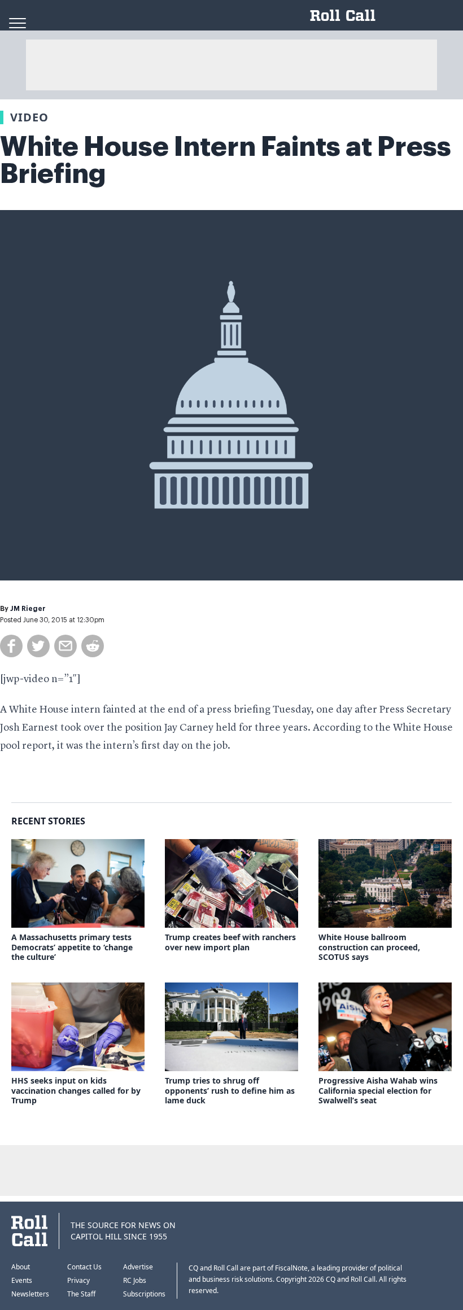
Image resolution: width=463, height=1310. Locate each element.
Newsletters (30, 1294)
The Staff (81, 1294)
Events (21, 1280)
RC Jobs (134, 1280)
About (20, 1267)
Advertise (138, 1267)
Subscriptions (144, 1294)
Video (29, 117)
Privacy (78, 1280)
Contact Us (84, 1267)
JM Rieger (28, 608)
